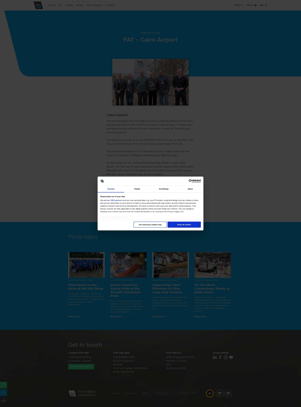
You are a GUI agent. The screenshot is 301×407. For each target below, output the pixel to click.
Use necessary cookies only (150, 225)
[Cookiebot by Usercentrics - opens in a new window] (190, 181)
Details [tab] (137, 189)
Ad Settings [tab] (164, 189)
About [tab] (190, 189)
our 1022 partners (115, 200)
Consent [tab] (110, 189)
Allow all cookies (184, 225)
